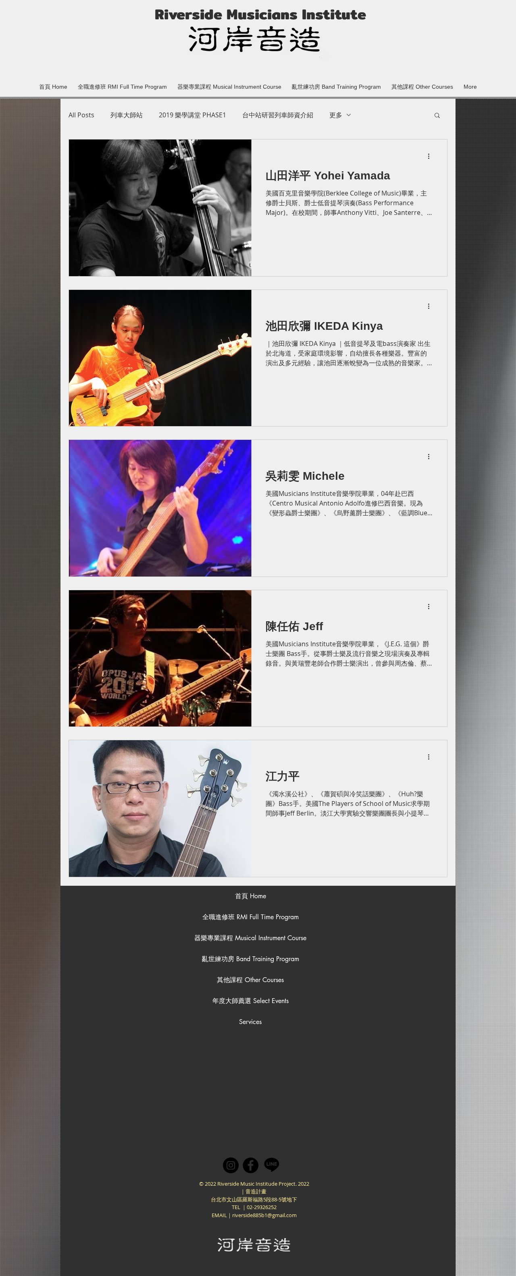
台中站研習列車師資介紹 (277, 114)
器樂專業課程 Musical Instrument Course (250, 938)
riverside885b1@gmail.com (264, 1215)
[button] (229, 83)
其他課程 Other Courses (250, 980)
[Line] (272, 1164)
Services (250, 1022)
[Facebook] (250, 1165)
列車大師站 (126, 114)
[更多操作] (431, 156)
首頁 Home (250, 896)
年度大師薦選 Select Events (250, 1001)
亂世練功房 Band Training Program (250, 959)
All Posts (81, 114)
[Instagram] (231, 1165)
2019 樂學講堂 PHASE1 (192, 114)
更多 (335, 114)
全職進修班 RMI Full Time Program (250, 917)
